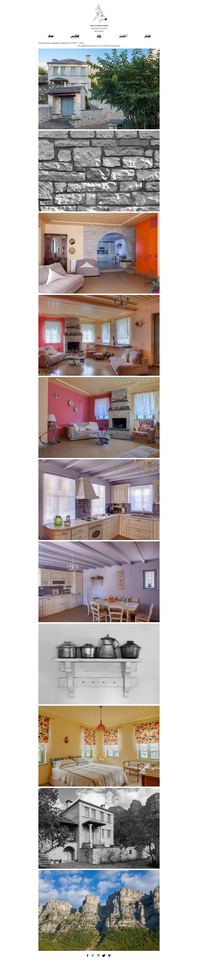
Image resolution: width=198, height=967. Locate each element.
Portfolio (74, 36)
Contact (123, 36)
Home (51, 36)
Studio (147, 36)
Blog (99, 36)
